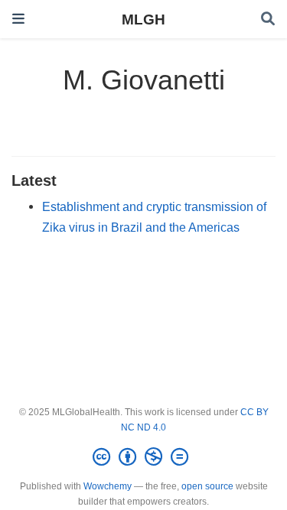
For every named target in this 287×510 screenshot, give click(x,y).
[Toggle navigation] (18, 18)
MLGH (143, 19)
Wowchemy (107, 486)
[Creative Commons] (143, 457)
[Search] (268, 19)
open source (207, 486)
